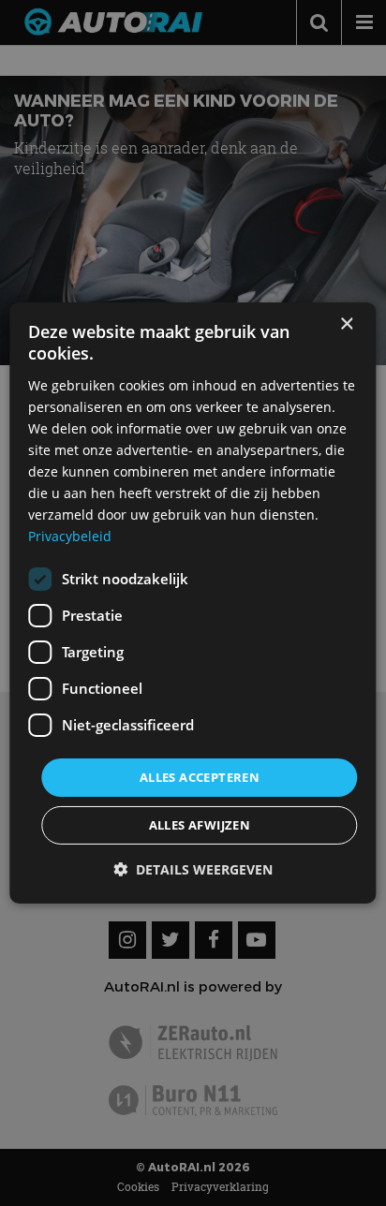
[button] (193, 869)
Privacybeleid (69, 536)
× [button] (346, 324)
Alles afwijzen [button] (200, 824)
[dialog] (192, 603)
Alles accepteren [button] (200, 776)
